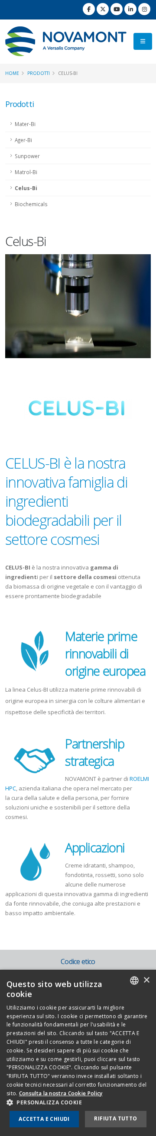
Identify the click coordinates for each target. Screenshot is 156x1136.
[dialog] (78, 1053)
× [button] (146, 980)
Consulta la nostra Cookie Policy (61, 1093)
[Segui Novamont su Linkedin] (130, 9)
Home (12, 73)
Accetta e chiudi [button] (44, 1119)
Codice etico (78, 961)
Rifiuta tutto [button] (115, 1118)
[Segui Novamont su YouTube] (116, 9)
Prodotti (38, 73)
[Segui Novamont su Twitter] (103, 9)
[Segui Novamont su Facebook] (89, 9)
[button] (78, 1102)
